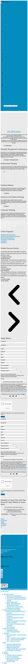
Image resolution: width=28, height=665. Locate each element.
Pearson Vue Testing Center (15, 607)
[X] (14, 577)
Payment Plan (12, 95)
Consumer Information (16, 30)
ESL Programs (12, 53)
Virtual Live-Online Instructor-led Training (16, 19)
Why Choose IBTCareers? (16, 13)
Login (7, 110)
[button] (14, 295)
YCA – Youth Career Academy (15, 639)
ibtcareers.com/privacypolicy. (20, 391)
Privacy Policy (3, 561)
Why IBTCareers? (10, 12)
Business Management (15, 76)
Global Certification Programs (12, 610)
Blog (6, 72)
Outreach (7, 59)
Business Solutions (11, 54)
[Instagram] (14, 572)
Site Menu (5, 100)
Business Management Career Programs (15, 39)
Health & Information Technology (15, 79)
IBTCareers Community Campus (16, 597)
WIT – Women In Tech (14, 71)
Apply (6, 97)
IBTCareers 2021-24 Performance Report (15, 62)
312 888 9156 (5, 552)
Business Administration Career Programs (16, 35)
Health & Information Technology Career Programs (15, 46)
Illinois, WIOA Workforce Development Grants (17, 24)
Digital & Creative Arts (16, 77)
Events (6, 84)
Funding (7, 85)
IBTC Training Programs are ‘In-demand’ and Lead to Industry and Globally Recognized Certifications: (13, 224)
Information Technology (17, 82)
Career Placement (14, 22)
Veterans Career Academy (13, 88)
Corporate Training (14, 56)
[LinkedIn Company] (14, 574)
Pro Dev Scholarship (15, 90)
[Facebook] (14, 570)
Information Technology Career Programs (17, 50)
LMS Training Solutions (16, 58)
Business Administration (16, 74)
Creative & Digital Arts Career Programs (16, 42)
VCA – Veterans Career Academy (16, 638)
